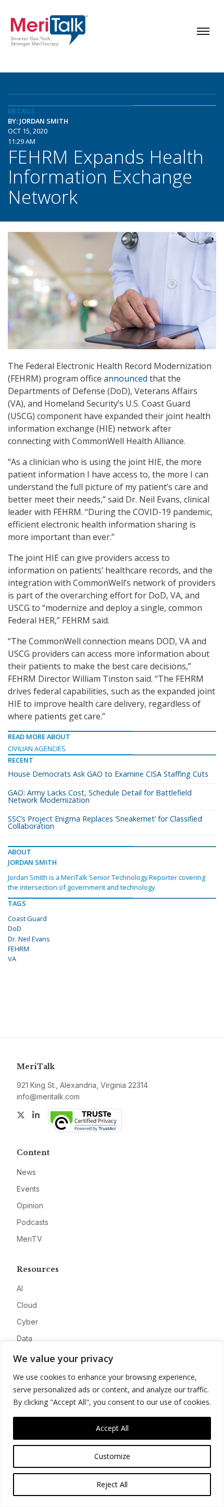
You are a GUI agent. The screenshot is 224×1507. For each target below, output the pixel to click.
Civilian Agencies (37, 748)
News (26, 1172)
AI (20, 1288)
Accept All (112, 1428)
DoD (14, 928)
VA (12, 958)
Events (28, 1188)
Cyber (27, 1321)
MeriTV (29, 1238)
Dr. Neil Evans (29, 939)
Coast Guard (27, 918)
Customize (112, 1456)
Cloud (27, 1305)
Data (24, 1338)
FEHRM (18, 948)
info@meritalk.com (48, 1096)
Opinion (30, 1205)
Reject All (112, 1484)
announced (125, 378)
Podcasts (32, 1222)
